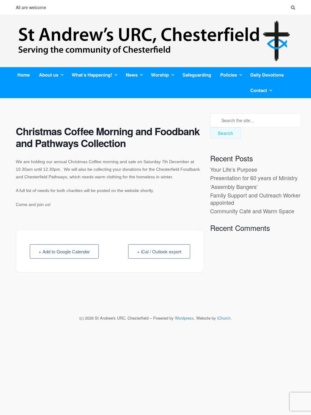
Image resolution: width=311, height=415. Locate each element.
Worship (160, 74)
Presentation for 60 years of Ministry (254, 178)
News (132, 74)
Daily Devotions (267, 74)
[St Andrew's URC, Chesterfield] (155, 41)
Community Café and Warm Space (252, 211)
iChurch (224, 318)
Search (225, 133)
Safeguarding (197, 74)
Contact (258, 90)
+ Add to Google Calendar (64, 251)
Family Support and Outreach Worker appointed (255, 198)
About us (48, 74)
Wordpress (184, 318)
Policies (228, 74)
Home (23, 74)
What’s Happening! (92, 74)
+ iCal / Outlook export (159, 251)
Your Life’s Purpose (233, 169)
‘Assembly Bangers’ (234, 186)
